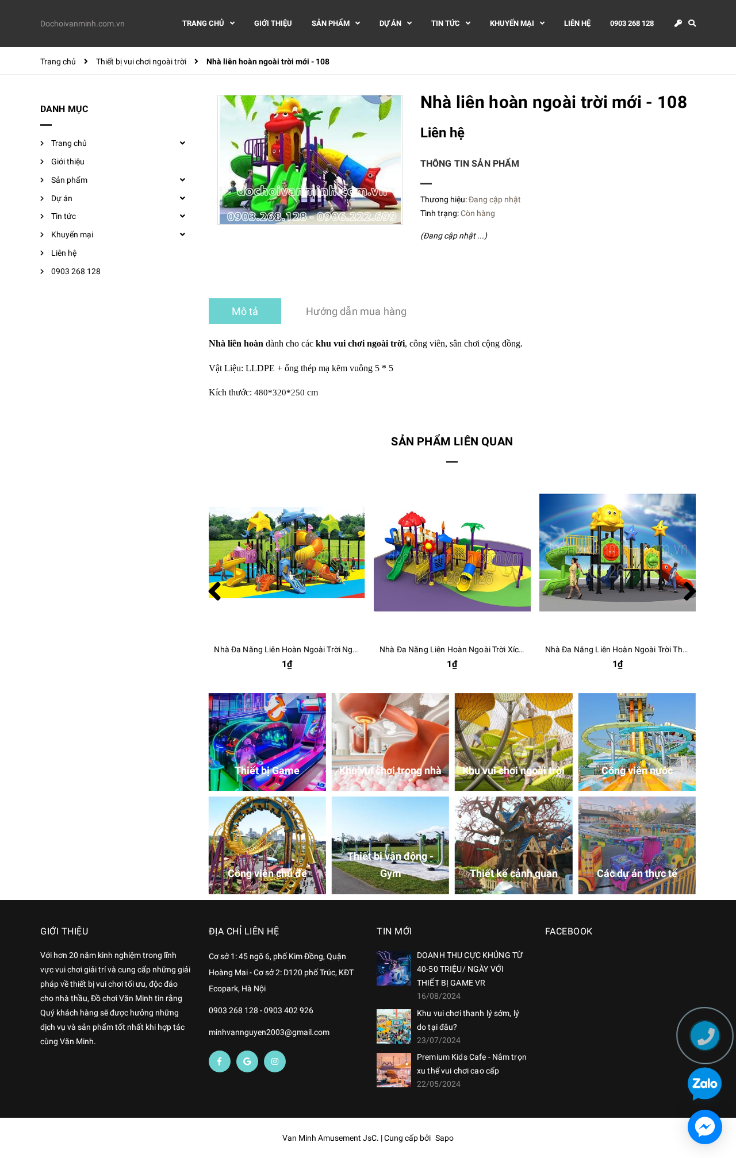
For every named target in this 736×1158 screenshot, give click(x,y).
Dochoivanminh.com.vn (82, 23)
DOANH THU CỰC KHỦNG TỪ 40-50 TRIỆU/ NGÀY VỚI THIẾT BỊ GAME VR (470, 969)
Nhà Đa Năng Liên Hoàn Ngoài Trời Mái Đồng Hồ (632, 649)
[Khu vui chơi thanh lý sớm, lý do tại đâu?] (394, 1026)
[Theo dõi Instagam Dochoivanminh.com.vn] (275, 1061)
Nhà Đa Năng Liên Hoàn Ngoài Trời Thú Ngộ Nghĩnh (474, 649)
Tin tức (63, 216)
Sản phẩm (69, 179)
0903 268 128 (76, 271)
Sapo (444, 1137)
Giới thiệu (68, 161)
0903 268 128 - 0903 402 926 (261, 1010)
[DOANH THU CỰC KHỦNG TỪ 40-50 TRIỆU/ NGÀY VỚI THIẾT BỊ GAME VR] (394, 968)
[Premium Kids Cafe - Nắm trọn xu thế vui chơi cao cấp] (394, 1070)
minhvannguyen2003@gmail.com (269, 1032)
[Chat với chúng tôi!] (705, 1127)
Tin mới (394, 931)
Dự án (61, 198)
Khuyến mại (72, 234)
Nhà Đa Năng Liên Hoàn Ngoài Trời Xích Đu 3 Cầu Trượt (314, 649)
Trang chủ (69, 143)
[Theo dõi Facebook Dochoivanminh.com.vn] (220, 1061)
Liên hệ (63, 252)
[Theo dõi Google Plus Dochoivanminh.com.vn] (247, 1061)
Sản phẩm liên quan (452, 441)
